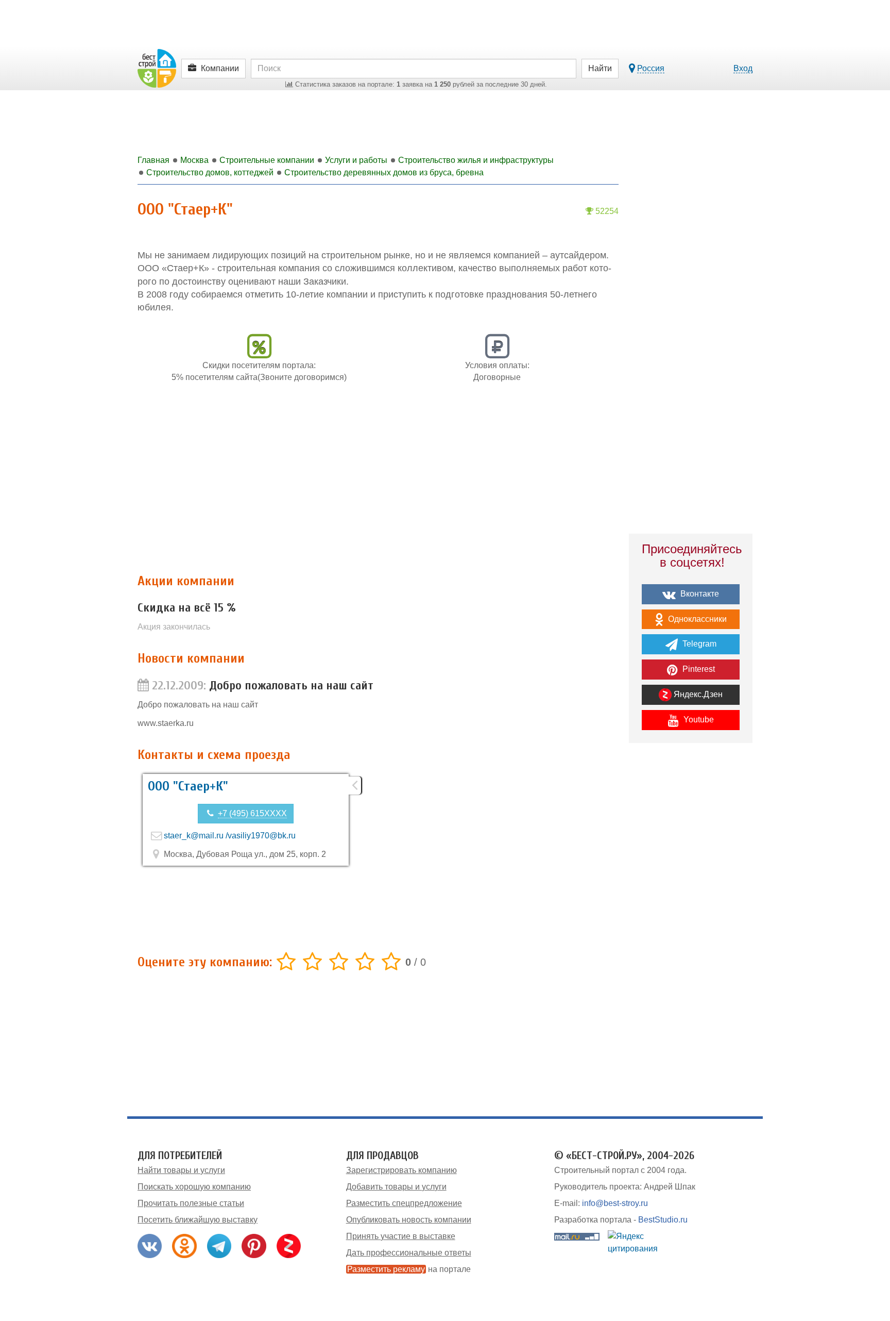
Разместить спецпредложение (404, 1203)
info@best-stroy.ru (615, 1203)
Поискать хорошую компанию (194, 1186)
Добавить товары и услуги (396, 1186)
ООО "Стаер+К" (188, 786)
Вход (742, 68)
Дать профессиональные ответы (408, 1252)
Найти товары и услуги (181, 1170)
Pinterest (697, 669)
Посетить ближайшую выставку (198, 1219)
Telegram (698, 643)
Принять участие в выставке (400, 1236)
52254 (606, 211)
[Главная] (157, 67)
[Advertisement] (378, 483)
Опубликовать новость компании (408, 1219)
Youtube (697, 719)
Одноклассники (696, 619)
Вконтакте (698, 593)
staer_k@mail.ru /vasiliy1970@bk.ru (230, 835)
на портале (409, 1269)
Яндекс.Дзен (697, 694)
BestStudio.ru (663, 1219)
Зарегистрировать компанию (401, 1170)
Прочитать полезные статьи (191, 1203)
